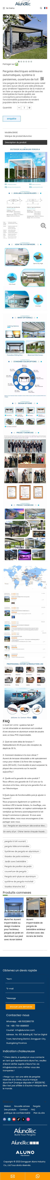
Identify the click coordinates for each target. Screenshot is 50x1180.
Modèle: (8, 132)
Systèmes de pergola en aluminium (22, 851)
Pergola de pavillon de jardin (18, 866)
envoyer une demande (21, 1006)
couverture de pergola (15, 871)
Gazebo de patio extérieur (17, 856)
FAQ (33, 1109)
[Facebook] (4, 1119)
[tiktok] (18, 1119)
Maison (7, 1106)
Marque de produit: (14, 136)
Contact (24, 1109)
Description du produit (16, 142)
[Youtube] (14, 1119)
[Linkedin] (9, 1119)
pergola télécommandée (17, 846)
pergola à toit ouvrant (15, 841)
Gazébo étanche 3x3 (15, 886)
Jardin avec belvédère (15, 861)
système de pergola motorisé (19, 881)
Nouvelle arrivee (22, 1106)
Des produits (10, 1109)
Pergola (36, 1106)
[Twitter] (23, 1119)
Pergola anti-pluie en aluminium (20, 876)
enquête (11, 118)
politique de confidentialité (17, 1113)
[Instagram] (28, 1119)
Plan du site (39, 1113)
